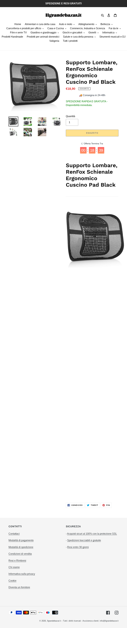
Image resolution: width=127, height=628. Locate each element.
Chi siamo (14, 567)
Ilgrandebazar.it (54, 621)
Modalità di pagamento (21, 540)
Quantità (70, 116)
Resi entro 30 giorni (78, 547)
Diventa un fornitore (19, 587)
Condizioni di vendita (20, 553)
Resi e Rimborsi (17, 560)
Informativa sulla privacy (22, 574)
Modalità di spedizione (21, 547)
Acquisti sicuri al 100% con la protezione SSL (92, 533)
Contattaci (14, 533)
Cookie (12, 580)
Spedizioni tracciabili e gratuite (84, 540)
